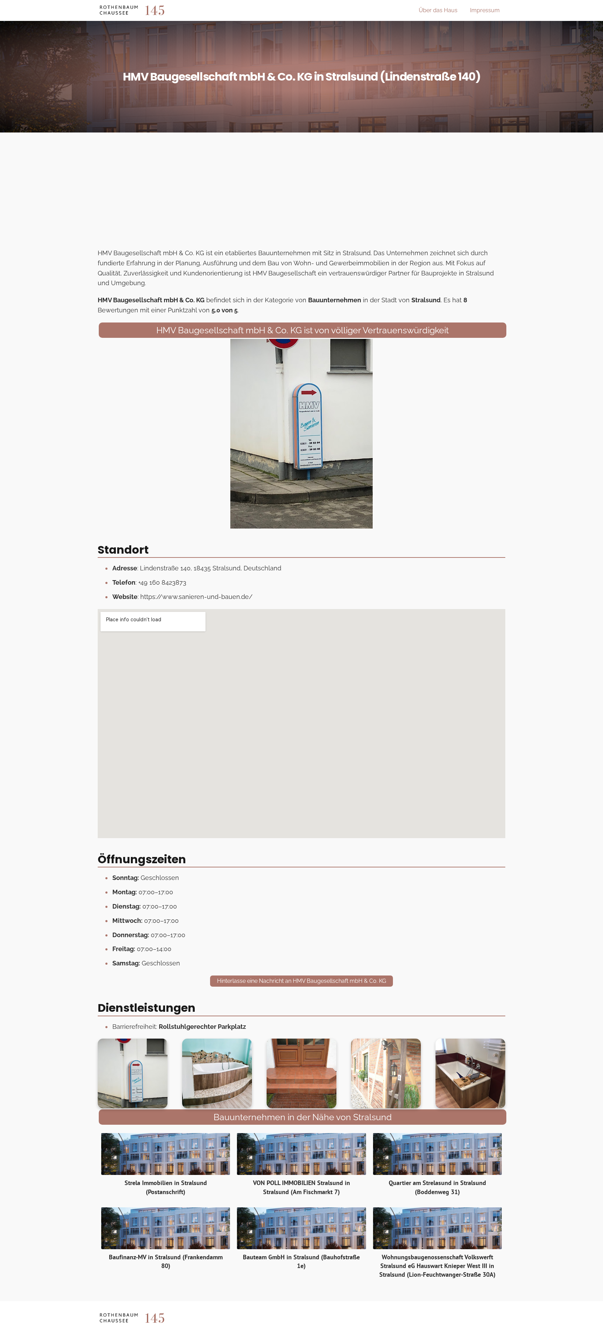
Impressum (485, 10)
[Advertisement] (301, 192)
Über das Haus (438, 10)
